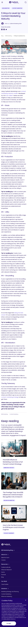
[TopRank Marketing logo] (6, 544)
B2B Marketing (5, 8)
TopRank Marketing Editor (16, 23)
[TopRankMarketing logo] (14, 2)
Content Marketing (17, 8)
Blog (2, 35)
